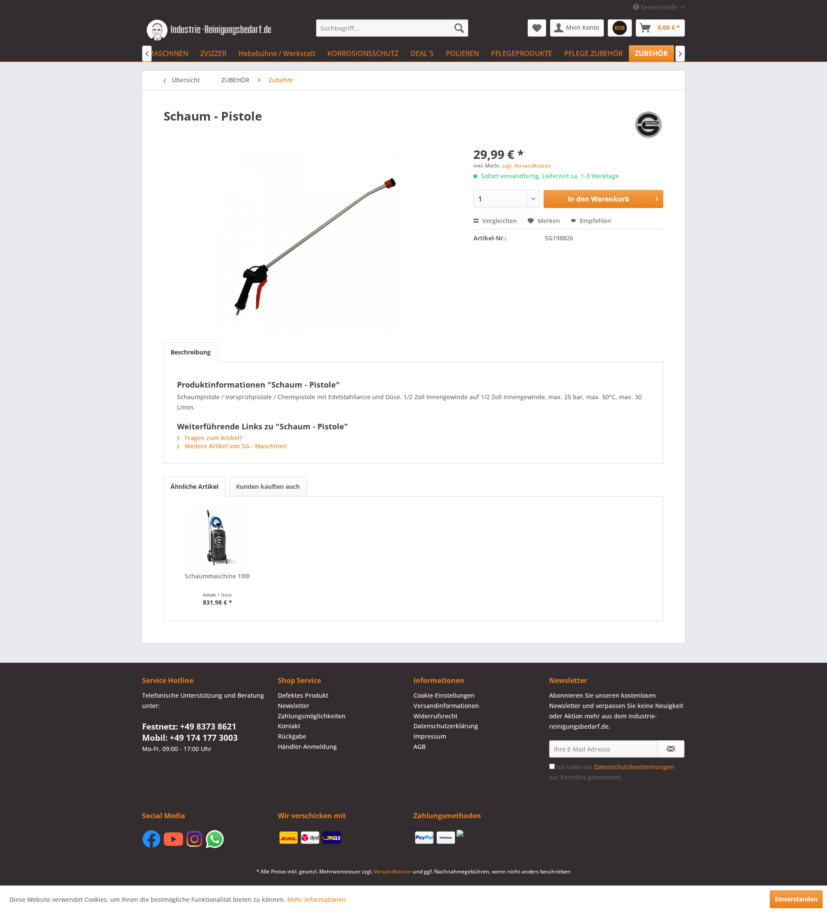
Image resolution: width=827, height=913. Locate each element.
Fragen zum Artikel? (212, 438)
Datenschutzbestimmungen (634, 767)
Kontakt (289, 726)
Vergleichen (499, 221)
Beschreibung (191, 352)
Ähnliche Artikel (194, 486)
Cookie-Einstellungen (444, 695)
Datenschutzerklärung (446, 726)
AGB (420, 746)
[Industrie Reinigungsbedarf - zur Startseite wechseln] (208, 30)
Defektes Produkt (303, 695)
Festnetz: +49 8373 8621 (189, 726)
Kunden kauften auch (268, 486)
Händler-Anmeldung (307, 746)
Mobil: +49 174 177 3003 (190, 737)
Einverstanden (796, 899)
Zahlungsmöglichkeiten (311, 716)
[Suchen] (459, 28)
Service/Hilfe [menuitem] (659, 7)
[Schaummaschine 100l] (217, 537)
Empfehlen (594, 221)
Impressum (430, 736)
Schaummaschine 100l (217, 576)
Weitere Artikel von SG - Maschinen (235, 446)
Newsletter (293, 706)
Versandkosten (392, 871)
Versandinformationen (446, 706)
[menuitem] (392, 28)
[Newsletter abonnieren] (670, 749)
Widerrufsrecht (435, 716)
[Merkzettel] (537, 28)
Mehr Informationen (316, 899)
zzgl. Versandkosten (526, 165)
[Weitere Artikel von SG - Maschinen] (648, 124)
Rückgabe (292, 736)
